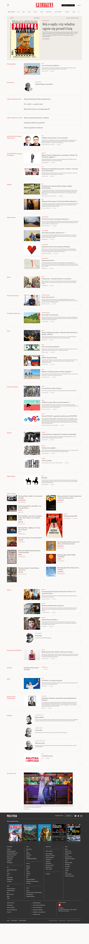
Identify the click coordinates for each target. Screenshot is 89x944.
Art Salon (28, 883)
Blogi (66, 849)
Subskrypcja (68, 815)
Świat (24, 11)
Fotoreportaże (68, 853)
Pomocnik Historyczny (12, 853)
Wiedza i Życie (10, 857)
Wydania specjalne (11, 851)
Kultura (35, 11)
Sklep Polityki (68, 874)
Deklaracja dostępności (38, 909)
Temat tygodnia (49, 853)
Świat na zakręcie (50, 857)
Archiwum (67, 866)
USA (8, 892)
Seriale (28, 871)
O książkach (48, 859)
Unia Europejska (11, 890)
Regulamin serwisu (37, 902)
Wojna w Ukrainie (11, 888)
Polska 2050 (9, 877)
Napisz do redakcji (11, 907)
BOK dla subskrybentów (12, 909)
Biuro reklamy (10, 905)
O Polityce (9, 912)
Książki (28, 866)
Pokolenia (67, 11)
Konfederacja (10, 879)
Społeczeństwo (68, 857)
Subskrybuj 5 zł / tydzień (68, 5)
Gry (27, 877)
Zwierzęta (67, 864)
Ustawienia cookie (36, 914)
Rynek (29, 11)
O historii (48, 861)
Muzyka (28, 868)
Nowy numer (12, 11)
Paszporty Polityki (30, 879)
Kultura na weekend (50, 855)
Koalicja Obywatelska (12, 870)
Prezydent (9, 881)
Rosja (8, 896)
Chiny (8, 898)
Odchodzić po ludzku (70, 858)
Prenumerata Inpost (59, 815)
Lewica (8, 873)
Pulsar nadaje (49, 869)
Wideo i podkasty (58, 11)
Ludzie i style (68, 851)
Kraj (18, 11)
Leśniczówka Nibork (22, 920)
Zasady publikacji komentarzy (39, 905)
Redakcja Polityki (10, 902)
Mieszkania (29, 849)
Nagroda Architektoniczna (32, 881)
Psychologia (48, 863)
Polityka (9, 849)
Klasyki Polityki (68, 862)
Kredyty (28, 857)
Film (27, 870)
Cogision (52, 920)
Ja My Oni (9, 860)
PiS (8, 871)
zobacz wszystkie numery (72, 18)
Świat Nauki (9, 858)
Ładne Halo (56, 920)
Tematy (66, 870)
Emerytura (28, 855)
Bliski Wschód (10, 894)
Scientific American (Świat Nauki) (34, 892)
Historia (67, 855)
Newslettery (49, 11)
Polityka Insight (14, 920)
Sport (66, 860)
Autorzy (67, 868)
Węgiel (28, 853)
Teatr (27, 875)
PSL (8, 875)
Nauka (41, 11)
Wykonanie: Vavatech (62, 920)
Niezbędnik (9, 862)
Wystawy (28, 873)
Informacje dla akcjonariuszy (39, 912)
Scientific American (11, 855)
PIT (27, 851)
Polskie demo (49, 867)
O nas (66, 872)
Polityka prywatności (37, 907)
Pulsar (27, 890)
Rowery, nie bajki (49, 865)
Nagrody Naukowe (30, 896)
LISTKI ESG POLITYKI (31, 858)
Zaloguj (79, 5)
